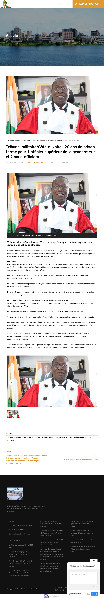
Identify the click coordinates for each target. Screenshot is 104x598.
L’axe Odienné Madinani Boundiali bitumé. (81, 458)
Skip (88, 594)
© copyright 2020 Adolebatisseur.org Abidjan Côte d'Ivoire (25, 589)
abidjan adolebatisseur (33, 162)
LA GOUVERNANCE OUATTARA (87, 4)
